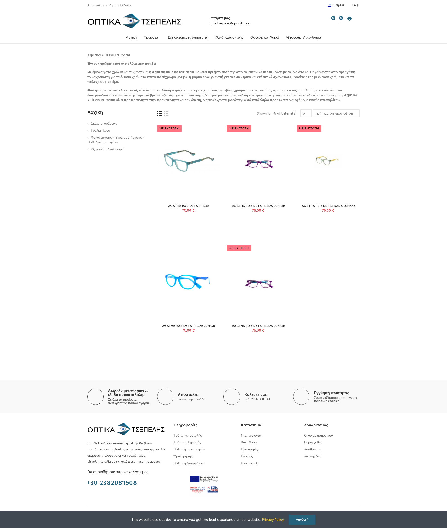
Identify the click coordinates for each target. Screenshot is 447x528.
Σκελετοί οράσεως (104, 123)
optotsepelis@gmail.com (230, 23)
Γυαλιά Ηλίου (100, 130)
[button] (356, 5)
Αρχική (95, 112)
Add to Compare (208, 130)
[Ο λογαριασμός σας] (357, 21)
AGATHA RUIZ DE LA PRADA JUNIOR (258, 205)
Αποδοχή (302, 519)
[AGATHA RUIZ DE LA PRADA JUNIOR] (188, 281)
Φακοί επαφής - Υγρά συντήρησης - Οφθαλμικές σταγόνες (116, 139)
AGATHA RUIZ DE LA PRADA (188, 205)
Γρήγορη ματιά (208, 148)
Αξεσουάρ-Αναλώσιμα (107, 149)
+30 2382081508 (112, 483)
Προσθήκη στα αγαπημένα (208, 139)
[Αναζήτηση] (321, 21)
